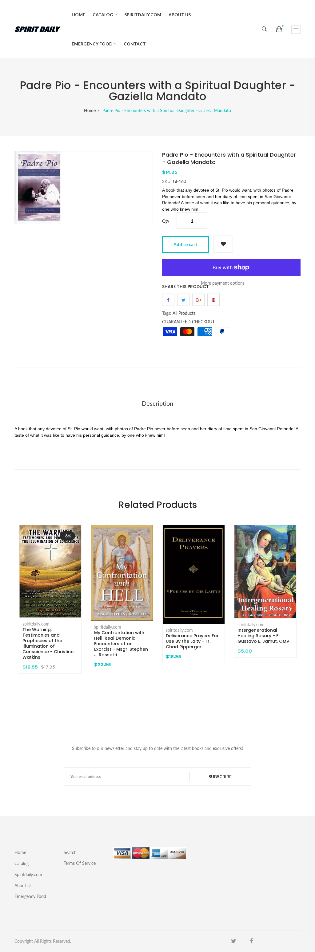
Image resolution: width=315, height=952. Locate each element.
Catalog (103, 14)
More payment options (223, 283)
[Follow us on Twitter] (183, 300)
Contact (135, 43)
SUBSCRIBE (220, 776)
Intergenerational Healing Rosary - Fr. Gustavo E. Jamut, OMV (263, 635)
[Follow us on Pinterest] (213, 300)
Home (78, 14)
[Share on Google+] (198, 300)
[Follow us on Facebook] (168, 300)
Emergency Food (92, 43)
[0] (279, 29)
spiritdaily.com (36, 624)
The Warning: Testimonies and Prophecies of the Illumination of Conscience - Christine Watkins (48, 643)
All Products (184, 313)
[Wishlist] (223, 244)
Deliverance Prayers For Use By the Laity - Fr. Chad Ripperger (192, 641)
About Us (180, 14)
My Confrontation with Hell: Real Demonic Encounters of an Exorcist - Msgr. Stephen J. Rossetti (121, 643)
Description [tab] (157, 403)
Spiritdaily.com (142, 14)
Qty (165, 221)
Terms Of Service (80, 862)
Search (70, 852)
